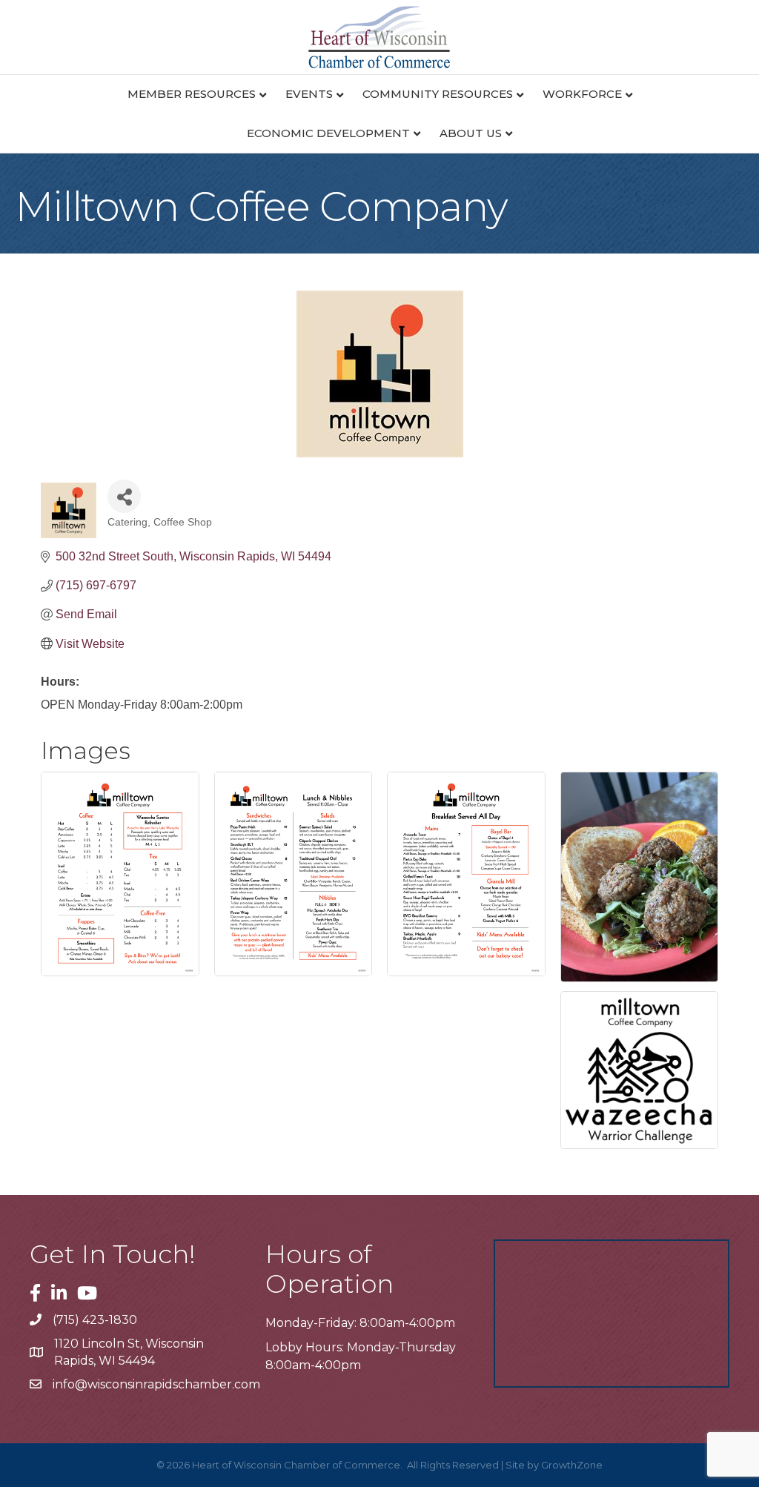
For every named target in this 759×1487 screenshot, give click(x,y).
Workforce (582, 94)
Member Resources (191, 94)
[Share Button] (124, 496)
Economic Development (328, 133)
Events (309, 94)
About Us (471, 133)
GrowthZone (572, 1465)
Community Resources (437, 94)
